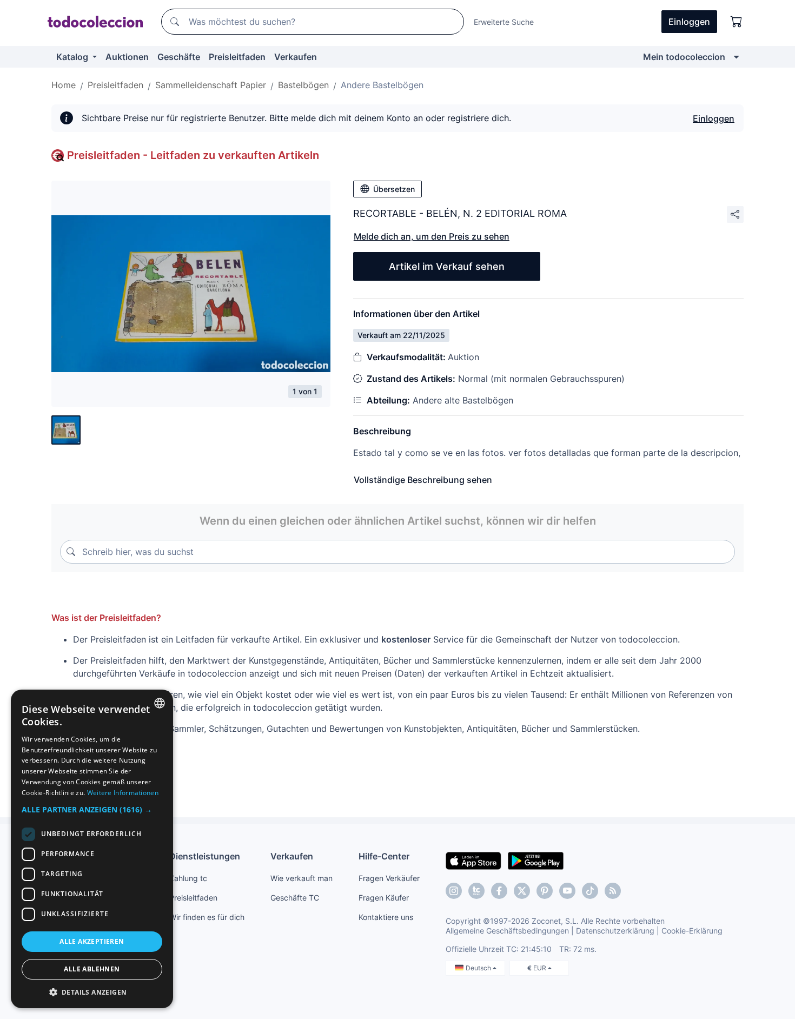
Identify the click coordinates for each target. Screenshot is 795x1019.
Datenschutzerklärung (615, 930)
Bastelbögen (303, 85)
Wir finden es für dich (206, 917)
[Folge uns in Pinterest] (544, 891)
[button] (92, 809)
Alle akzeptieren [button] (91, 941)
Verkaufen (295, 56)
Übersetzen (394, 189)
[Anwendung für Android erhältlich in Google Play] (536, 860)
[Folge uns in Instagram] (454, 891)
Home (63, 85)
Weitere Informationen (122, 792)
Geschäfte (178, 56)
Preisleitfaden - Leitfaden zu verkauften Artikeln (193, 155)
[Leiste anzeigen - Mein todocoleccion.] (736, 57)
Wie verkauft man (301, 878)
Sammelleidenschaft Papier (210, 85)
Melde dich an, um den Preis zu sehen (431, 236)
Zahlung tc (188, 878)
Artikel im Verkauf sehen (447, 266)
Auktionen (127, 56)
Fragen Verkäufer (389, 878)
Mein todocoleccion (684, 56)
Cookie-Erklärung (692, 930)
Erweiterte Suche (504, 22)
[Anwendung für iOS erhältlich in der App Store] (473, 860)
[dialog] (92, 849)
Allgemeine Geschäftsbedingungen (507, 930)
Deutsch (479, 968)
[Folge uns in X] (522, 891)
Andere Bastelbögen (382, 85)
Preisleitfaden (237, 56)
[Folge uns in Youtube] (567, 891)
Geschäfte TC (294, 897)
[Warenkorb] (736, 22)
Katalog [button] (73, 56)
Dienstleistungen (204, 856)
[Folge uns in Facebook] (499, 891)
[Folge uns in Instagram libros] (476, 891)
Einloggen (713, 118)
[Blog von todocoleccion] (613, 891)
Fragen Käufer (384, 897)
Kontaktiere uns (386, 917)
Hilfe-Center (384, 856)
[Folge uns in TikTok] (590, 891)
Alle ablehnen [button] (92, 969)
